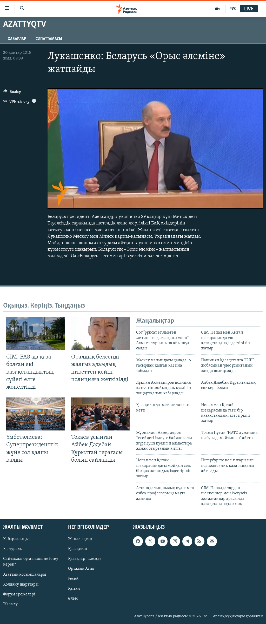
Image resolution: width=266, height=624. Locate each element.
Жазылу (10, 604)
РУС (232, 9)
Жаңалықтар (80, 539)
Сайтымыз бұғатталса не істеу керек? (30, 562)
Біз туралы (13, 549)
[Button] (12, 93)
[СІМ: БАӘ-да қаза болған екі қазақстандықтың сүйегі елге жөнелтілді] (35, 333)
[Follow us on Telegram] (187, 541)
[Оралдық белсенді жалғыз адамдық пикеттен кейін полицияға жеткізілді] (100, 333)
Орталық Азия (81, 569)
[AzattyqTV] (217, 9)
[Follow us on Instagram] (175, 541)
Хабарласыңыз (16, 539)
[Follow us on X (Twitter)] (150, 541)
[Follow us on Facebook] (138, 541)
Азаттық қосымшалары (24, 575)
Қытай (74, 589)
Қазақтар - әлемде (85, 559)
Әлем (73, 598)
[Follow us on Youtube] (163, 541)
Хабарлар (17, 39)
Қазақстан (77, 549)
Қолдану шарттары (20, 584)
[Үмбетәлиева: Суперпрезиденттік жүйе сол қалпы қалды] (35, 413)
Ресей (73, 579)
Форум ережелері (19, 594)
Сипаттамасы (49, 39)
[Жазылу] (212, 541)
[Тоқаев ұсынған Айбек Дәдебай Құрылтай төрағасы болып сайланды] (100, 413)
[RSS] (199, 541)
